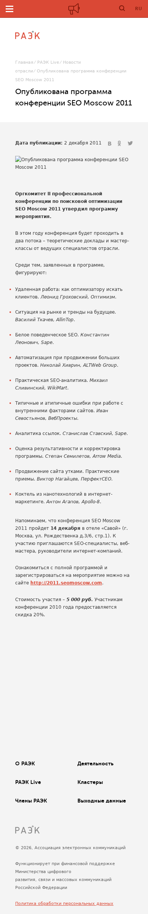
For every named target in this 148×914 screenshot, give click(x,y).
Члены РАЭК (31, 801)
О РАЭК (25, 763)
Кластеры (90, 782)
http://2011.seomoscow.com (66, 583)
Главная (24, 62)
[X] (130, 143)
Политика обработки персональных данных (64, 903)
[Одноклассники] (120, 143)
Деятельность (95, 763)
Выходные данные (101, 801)
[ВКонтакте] (110, 143)
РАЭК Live (48, 62)
